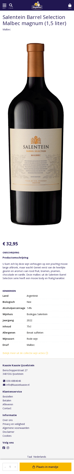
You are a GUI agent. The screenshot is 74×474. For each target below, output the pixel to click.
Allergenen (9, 332)
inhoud (7, 326)
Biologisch (9, 301)
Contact (7, 408)
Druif (6, 344)
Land (5, 295)
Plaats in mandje (47, 467)
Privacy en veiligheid (14, 424)
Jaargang (8, 320)
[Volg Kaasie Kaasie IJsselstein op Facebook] (4, 448)
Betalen (7, 400)
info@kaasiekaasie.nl (17, 384)
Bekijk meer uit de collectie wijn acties (24, 353)
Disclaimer (8, 431)
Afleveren (8, 404)
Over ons (8, 420)
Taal (29, 456)
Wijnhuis (8, 314)
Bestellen (8, 396)
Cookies (7, 435)
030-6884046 (13, 380)
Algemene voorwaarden (16, 427)
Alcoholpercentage (14, 308)
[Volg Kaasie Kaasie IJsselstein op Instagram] (8, 448)
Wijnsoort (8, 338)
